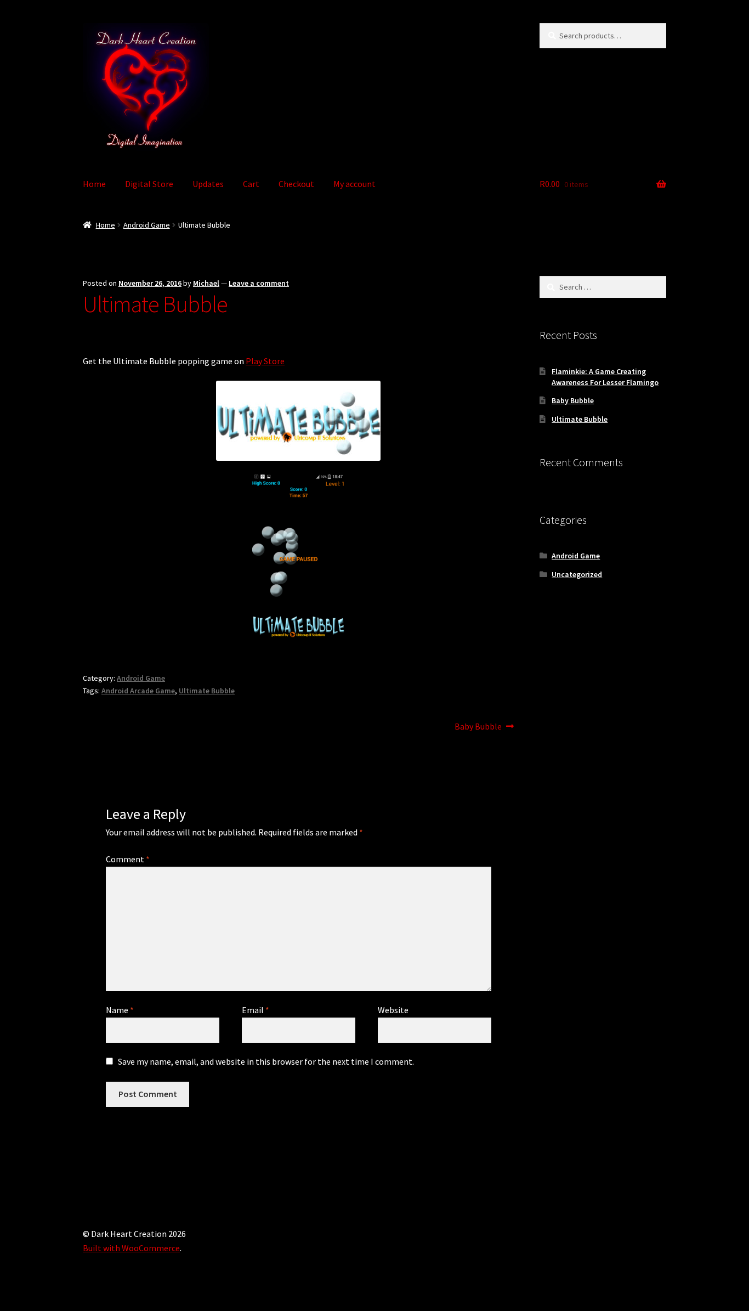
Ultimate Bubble (207, 691)
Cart (251, 183)
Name (120, 1009)
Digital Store (149, 183)
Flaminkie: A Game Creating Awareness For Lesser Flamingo (605, 376)
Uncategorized (577, 574)
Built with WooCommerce (131, 1247)
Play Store (265, 360)
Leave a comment (259, 283)
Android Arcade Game (138, 691)
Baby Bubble (478, 727)
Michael (206, 283)
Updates (208, 183)
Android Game (146, 225)
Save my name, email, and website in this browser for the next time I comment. (266, 1061)
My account (354, 183)
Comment (128, 859)
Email (255, 1009)
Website (393, 1009)
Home (94, 183)
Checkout (296, 183)
